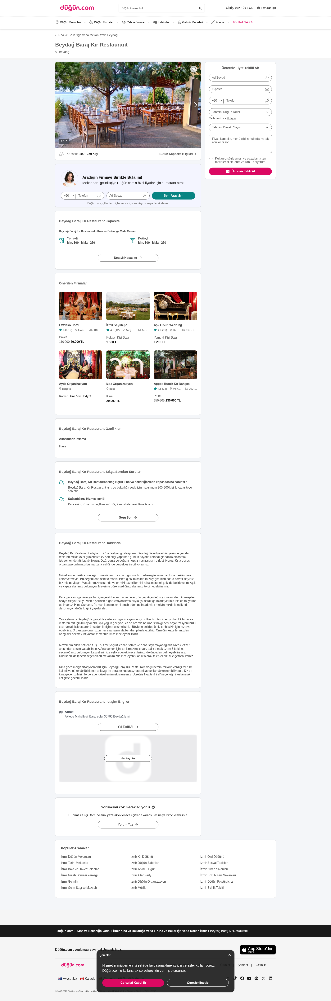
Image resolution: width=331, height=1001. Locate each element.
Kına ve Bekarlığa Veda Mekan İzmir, (82, 35)
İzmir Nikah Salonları (214, 869)
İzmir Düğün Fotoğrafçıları (217, 881)
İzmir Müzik (138, 887)
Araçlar (220, 22)
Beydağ (112, 35)
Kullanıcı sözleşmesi (228, 158)
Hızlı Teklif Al (245, 22)
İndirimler (163, 22)
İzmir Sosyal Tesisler (214, 862)
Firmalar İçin (268, 7)
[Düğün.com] (77, 8)
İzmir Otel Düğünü (212, 856)
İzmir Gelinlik (69, 881)
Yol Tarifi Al (125, 726)
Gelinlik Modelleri (192, 22)
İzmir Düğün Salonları (145, 862)
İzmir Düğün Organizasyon (148, 881)
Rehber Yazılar (136, 22)
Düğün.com (65, 931)
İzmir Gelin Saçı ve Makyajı (79, 887)
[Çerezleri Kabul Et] (230, 955)
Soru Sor (125, 517)
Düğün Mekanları (70, 22)
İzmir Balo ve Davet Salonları (80, 869)
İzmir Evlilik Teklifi (212, 887)
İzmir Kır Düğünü (142, 856)
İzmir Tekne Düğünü (144, 869)
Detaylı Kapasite (125, 257)
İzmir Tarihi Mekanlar (74, 862)
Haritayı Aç (128, 758)
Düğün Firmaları (104, 22)
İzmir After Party (141, 875)
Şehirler (243, 965)
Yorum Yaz (125, 824)
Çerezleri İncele (198, 982)
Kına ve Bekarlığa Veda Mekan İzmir (181, 931)
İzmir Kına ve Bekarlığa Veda (133, 931)
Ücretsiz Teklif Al (243, 171)
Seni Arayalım (173, 195)
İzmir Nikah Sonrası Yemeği (79, 875)
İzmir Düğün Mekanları (76, 856)
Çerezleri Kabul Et (133, 982)
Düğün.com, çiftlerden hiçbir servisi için (128, 203)
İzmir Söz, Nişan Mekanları (218, 875)
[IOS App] (258, 950)
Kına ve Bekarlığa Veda (93, 931)
